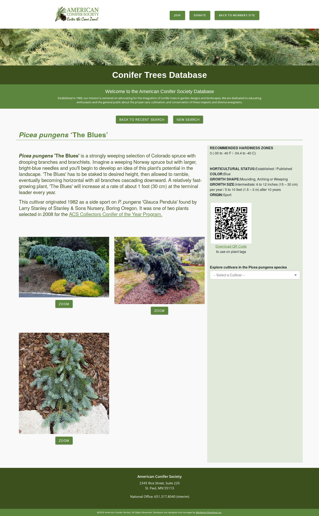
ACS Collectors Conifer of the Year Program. (115, 213)
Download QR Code (231, 246)
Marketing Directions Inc (208, 512)
